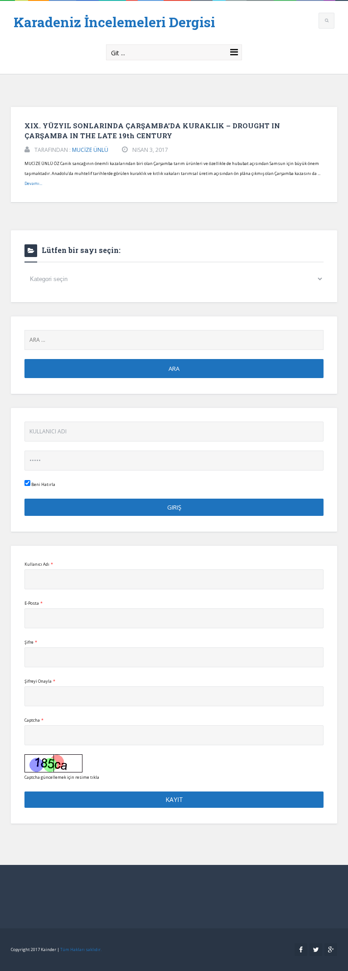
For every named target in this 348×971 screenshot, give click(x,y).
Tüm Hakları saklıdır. (81, 949)
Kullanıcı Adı (38, 564)
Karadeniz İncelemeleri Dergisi (114, 22)
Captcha (34, 720)
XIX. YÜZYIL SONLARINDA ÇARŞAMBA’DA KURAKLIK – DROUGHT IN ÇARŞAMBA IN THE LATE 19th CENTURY (152, 130)
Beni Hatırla (42, 484)
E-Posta (33, 603)
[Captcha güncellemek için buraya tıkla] (53, 763)
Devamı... (33, 183)
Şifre (30, 642)
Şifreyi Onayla (39, 681)
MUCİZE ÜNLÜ (90, 150)
